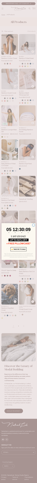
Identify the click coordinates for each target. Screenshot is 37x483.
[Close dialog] (33, 225)
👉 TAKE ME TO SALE (18, 249)
